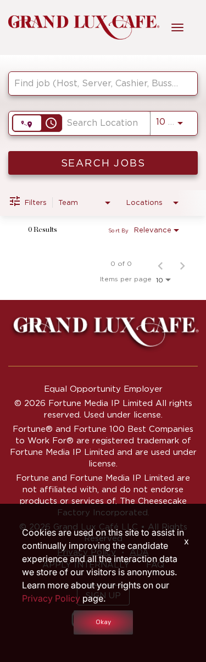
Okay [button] (103, 622)
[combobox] (97, 83)
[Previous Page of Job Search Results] (160, 264)
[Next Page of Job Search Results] (182, 264)
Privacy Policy (51, 598)
